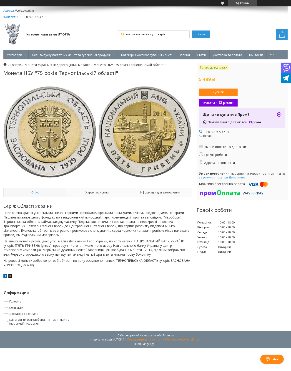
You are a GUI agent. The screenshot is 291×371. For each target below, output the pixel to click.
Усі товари (14, 55)
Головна (15, 301)
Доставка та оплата (227, 55)
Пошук (200, 34)
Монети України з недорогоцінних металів (57, 65)
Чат (275, 359)
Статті (201, 55)
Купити (218, 92)
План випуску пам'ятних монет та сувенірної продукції (71, 55)
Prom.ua (168, 335)
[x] (10, 276)
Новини (184, 55)
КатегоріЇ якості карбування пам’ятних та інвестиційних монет (39, 321)
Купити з (210, 102)
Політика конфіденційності (183, 339)
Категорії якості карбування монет (146, 55)
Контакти (256, 55)
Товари (15, 65)
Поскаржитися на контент (144, 339)
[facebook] (5, 276)
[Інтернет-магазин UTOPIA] (12, 34)
